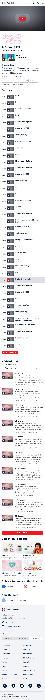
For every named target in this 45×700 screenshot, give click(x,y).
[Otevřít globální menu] (42, 3)
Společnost (33, 81)
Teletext (5, 658)
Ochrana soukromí (14, 696)
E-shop (4, 670)
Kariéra (26, 666)
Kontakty (26, 679)
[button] (22, 18)
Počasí (4, 666)
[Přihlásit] (37, 3)
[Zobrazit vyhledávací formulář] (33, 3)
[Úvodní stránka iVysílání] (8, 3)
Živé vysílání (6, 649)
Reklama (26, 649)
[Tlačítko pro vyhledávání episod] (36, 368)
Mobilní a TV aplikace (9, 675)
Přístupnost (26, 696)
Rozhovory (6, 85)
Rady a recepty (7, 81)
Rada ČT (26, 662)
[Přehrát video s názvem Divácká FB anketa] (22, 19)
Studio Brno (27, 654)
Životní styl (24, 81)
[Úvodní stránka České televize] (10, 609)
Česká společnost (17, 85)
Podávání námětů (29, 670)
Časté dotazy (28, 675)
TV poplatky (6, 654)
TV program (6, 645)
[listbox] (22, 638)
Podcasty (5, 662)
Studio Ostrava (28, 658)
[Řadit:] (41, 367)
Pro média (27, 645)
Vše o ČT (5, 679)
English (4, 696)
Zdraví (16, 81)
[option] (9, 638)
